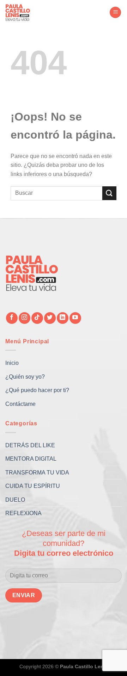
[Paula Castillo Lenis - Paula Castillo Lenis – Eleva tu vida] (23, 12)
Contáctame (20, 404)
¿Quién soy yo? (25, 377)
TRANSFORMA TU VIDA (37, 473)
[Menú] (115, 12)
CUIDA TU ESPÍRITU (32, 486)
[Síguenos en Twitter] (50, 318)
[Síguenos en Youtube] (75, 318)
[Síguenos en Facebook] (12, 318)
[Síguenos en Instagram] (24, 318)
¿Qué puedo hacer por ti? (37, 390)
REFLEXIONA (23, 513)
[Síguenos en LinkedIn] (62, 318)
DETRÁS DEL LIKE (30, 445)
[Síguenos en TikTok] (37, 318)
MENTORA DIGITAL (30, 459)
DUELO (15, 500)
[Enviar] (109, 193)
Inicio (12, 363)
